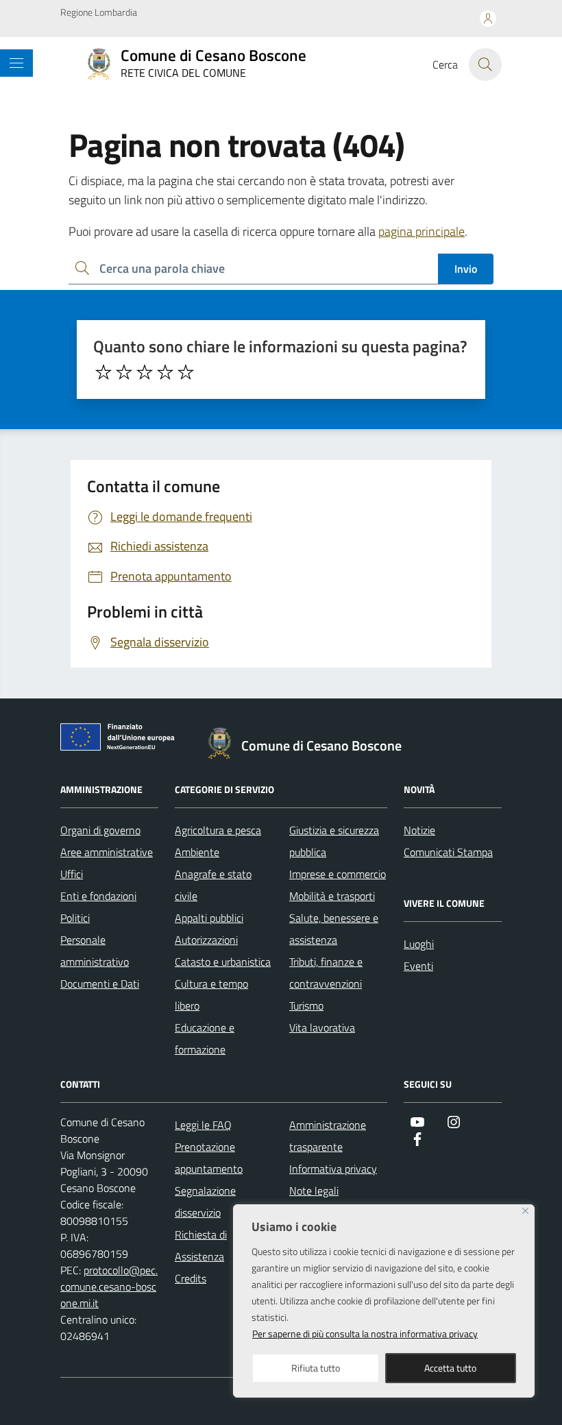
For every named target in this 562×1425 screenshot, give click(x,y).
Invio (465, 268)
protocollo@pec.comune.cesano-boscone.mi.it (109, 1286)
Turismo (306, 1005)
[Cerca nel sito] (485, 64)
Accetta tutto (450, 1368)
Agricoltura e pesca (218, 830)
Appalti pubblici (209, 918)
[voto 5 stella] (185, 372)
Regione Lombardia (98, 12)
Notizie (419, 830)
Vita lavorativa (322, 1027)
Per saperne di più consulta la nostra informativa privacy (365, 1333)
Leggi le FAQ (203, 1125)
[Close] (525, 1211)
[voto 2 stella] (124, 372)
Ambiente (197, 852)
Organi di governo (100, 830)
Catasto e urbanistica (223, 961)
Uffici (71, 874)
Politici (75, 918)
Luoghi (419, 944)
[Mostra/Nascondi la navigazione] (16, 63)
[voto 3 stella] (144, 372)
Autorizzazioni (206, 939)
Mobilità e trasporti (332, 896)
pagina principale (421, 231)
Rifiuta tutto (315, 1368)
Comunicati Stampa (448, 852)
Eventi (418, 966)
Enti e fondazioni (98, 896)
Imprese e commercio (337, 874)
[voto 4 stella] (165, 372)
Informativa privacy (333, 1168)
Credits (190, 1278)
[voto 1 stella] (103, 372)
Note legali (314, 1190)
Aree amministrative (106, 852)
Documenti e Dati (99, 983)
